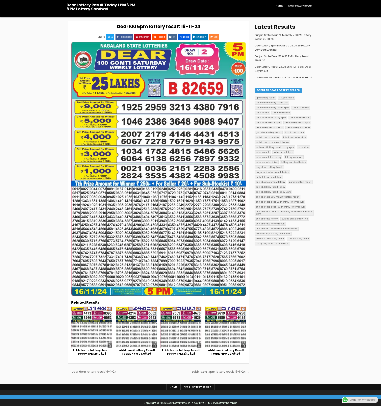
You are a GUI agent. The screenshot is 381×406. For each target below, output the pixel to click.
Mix (215, 36)
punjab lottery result (300, 182)
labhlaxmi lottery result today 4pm (275, 147)
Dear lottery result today (269, 127)
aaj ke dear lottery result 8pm (272, 107)
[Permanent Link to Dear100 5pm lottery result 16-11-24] (158, 169)
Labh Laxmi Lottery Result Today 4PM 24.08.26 (136, 352)
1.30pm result (286, 97)
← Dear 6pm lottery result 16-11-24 (92, 372)
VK (173, 36)
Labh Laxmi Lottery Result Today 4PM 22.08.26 (225, 352)
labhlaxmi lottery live (294, 137)
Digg (186, 36)
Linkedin (201, 36)
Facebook (126, 36)
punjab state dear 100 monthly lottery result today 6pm (284, 212)
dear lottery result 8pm (297, 122)
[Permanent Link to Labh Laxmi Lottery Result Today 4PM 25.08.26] (91, 327)
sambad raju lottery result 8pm (273, 233)
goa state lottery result (268, 132)
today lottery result (298, 238)
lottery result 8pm (283, 152)
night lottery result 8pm (269, 177)
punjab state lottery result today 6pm (276, 228)
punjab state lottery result (270, 223)
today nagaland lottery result (272, 243)
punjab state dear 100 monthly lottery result (280, 206)
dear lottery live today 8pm (271, 117)
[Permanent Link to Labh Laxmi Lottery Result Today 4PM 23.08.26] (180, 327)
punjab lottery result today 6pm (273, 191)
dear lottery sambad (298, 127)
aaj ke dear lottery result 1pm (272, 102)
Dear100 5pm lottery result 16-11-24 (158, 26)
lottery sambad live (266, 162)
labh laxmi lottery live (267, 137)
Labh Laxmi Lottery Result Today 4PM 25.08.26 (92, 352)
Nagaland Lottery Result (269, 167)
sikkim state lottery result (270, 238)
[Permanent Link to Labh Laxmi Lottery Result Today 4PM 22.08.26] (225, 327)
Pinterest (144, 36)
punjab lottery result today (270, 187)
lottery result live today (268, 157)
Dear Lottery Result (300, 6)
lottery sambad (293, 157)
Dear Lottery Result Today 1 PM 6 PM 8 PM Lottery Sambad (100, 7)
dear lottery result (300, 117)
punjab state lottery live (295, 218)
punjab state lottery (267, 218)
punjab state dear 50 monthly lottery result (280, 201)
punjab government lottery (270, 182)
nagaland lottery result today (272, 172)
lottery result (263, 152)
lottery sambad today (293, 162)
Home (280, 6)
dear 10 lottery (301, 107)
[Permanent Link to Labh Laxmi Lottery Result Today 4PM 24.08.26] (136, 327)
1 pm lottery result (265, 97)
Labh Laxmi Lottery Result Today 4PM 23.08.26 (181, 352)
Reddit (161, 36)
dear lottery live (281, 112)
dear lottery (262, 112)
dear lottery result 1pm (268, 122)
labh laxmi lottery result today (272, 142)
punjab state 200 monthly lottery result (277, 196)
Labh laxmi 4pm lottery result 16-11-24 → (220, 372)
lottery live (303, 147)
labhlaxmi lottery (294, 132)
